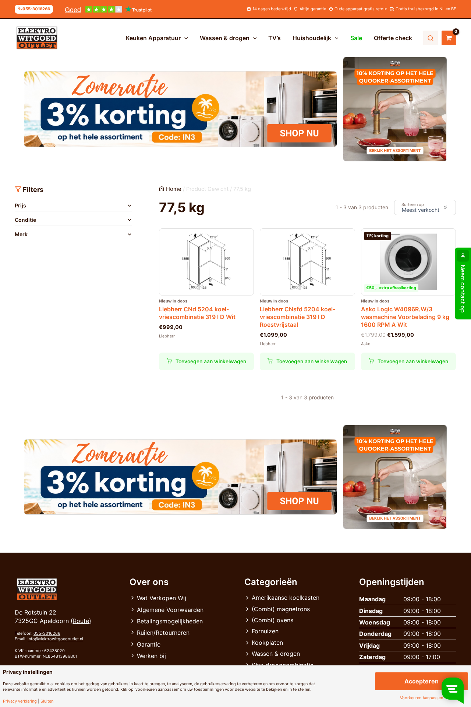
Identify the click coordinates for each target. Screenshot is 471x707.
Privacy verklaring (20, 701)
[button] (184, 38)
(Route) (81, 620)
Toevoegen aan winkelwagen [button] (211, 361)
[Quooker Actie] (395, 109)
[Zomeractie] (180, 109)
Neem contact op (463, 289)
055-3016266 (46, 633)
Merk (21, 234)
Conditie (25, 220)
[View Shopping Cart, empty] (449, 38)
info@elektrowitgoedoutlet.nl (55, 638)
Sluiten (46, 701)
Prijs (20, 205)
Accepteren (421, 681)
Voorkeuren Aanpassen (421, 698)
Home (173, 189)
